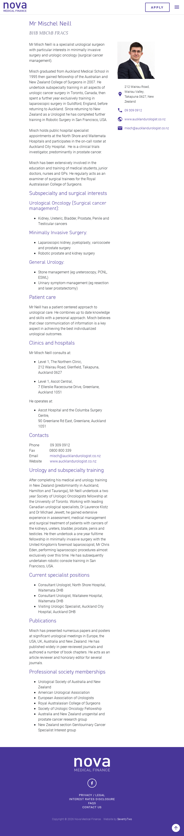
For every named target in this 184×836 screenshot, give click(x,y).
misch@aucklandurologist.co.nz (147, 128)
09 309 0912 (134, 110)
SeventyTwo (124, 819)
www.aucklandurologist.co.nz (145, 119)
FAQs (92, 803)
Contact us (92, 807)
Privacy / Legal (92, 795)
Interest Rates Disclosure (92, 799)
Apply (157, 7)
